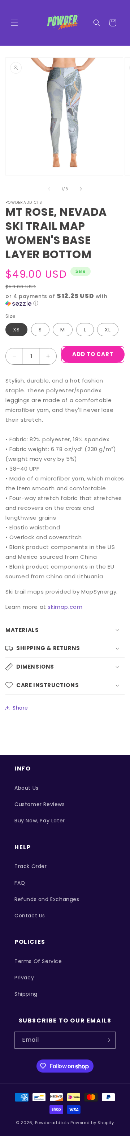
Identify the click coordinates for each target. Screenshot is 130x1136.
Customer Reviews (39, 804)
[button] (14, 23)
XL (108, 329)
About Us (26, 788)
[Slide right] (81, 189)
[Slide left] (49, 189)
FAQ (19, 883)
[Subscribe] (107, 1040)
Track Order (30, 866)
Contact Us (29, 915)
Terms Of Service (38, 961)
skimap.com (65, 607)
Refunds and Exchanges (46, 899)
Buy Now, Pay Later (39, 820)
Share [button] (20, 707)
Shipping (26, 993)
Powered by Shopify (92, 1122)
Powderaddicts (52, 1122)
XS (16, 329)
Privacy (24, 977)
